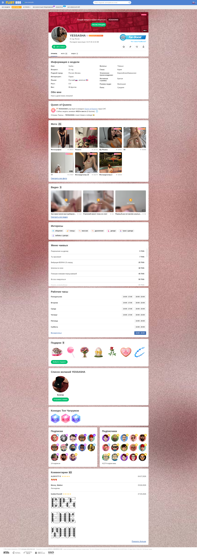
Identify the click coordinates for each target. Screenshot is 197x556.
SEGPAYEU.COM (57, 549)
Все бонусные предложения (43, 7)
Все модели (6, 7)
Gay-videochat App (73, 7)
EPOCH (50, 549)
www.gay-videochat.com (28, 549)
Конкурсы (59, 7)
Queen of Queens (91, 109)
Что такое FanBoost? (138, 41)
